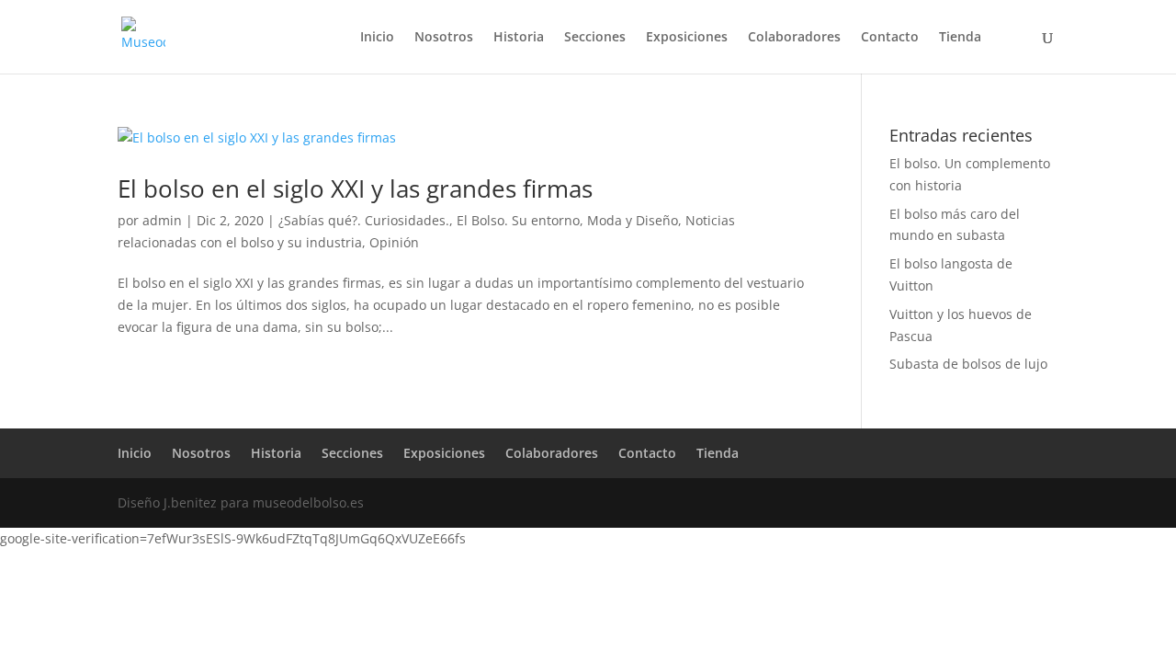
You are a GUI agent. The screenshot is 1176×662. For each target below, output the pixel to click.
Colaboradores (794, 37)
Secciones (595, 37)
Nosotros (443, 37)
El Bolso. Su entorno (518, 220)
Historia (518, 37)
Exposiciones (687, 37)
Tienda (960, 37)
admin (162, 220)
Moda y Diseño (632, 220)
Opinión (394, 242)
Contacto (890, 37)
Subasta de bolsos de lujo (968, 363)
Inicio (377, 37)
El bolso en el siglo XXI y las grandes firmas (355, 188)
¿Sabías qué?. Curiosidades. (363, 220)
